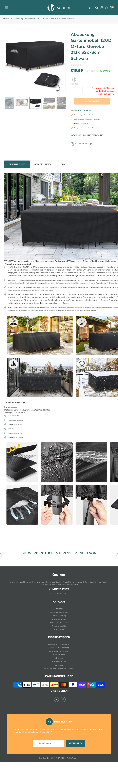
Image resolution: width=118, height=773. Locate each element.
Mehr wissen (72, 584)
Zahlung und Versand (59, 651)
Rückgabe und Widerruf (59, 644)
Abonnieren (75, 743)
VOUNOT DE (58, 758)
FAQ (62, 164)
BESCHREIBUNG (17, 164)
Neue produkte (59, 626)
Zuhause (5, 19)
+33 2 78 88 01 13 (59, 593)
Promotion (59, 629)
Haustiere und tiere (59, 622)
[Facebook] (63, 699)
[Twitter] (56, 699)
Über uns (59, 658)
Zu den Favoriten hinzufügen (88, 135)
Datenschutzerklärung (59, 648)
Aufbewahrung (59, 619)
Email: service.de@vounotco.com (59, 668)
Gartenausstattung (59, 612)
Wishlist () (112, 7)
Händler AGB (59, 654)
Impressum (59, 665)
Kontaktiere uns (59, 661)
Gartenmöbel (59, 609)
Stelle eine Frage (83, 143)
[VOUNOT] (74, 80)
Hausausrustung (59, 616)
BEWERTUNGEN (42, 164)
